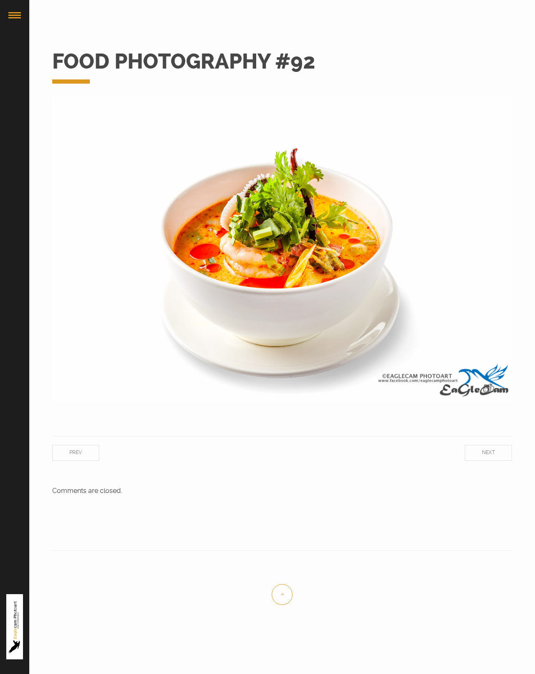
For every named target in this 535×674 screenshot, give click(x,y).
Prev (75, 452)
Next (488, 452)
